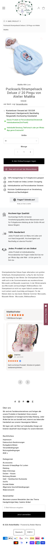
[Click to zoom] (41, 38)
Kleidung (6, 468)
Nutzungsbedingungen (11, 450)
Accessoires (7, 463)
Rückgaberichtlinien (10, 445)
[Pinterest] (23, 401)
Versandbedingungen (11, 448)
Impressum (7, 440)
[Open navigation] (4, 8)
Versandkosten (21, 104)
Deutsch (19, 532)
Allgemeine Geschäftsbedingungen (16, 487)
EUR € (30, 532)
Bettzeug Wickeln (9, 476)
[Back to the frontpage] (4, 21)
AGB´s (5, 453)
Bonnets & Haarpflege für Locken (15, 465)
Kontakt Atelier (8, 484)
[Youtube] (28, 401)
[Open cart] (43, 8)
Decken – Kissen (9, 474)
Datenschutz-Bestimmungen (14, 442)
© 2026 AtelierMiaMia (11, 525)
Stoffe (5, 482)
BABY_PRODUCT (13, 21)
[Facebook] (15, 401)
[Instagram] (19, 401)
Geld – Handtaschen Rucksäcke (15, 479)
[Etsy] (32, 401)
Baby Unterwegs (9, 471)
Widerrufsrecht (8, 490)
